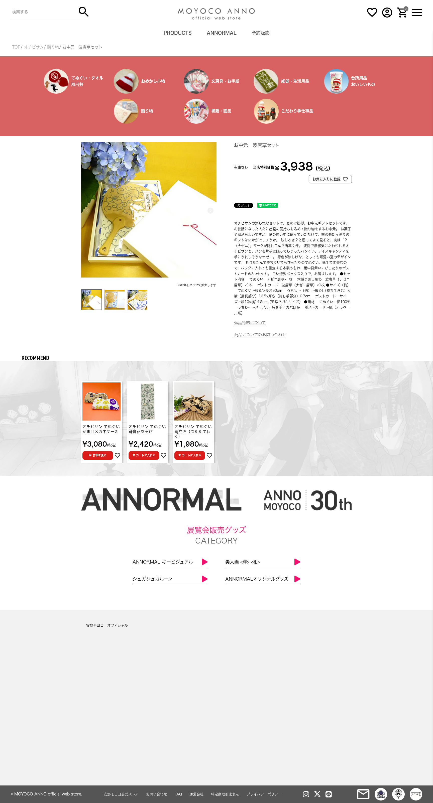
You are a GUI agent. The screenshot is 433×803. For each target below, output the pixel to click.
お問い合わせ (156, 794)
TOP (16, 47)
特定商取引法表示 (225, 794)
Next (210, 211)
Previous (87, 211)
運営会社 (196, 794)
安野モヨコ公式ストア (121, 794)
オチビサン (34, 47)
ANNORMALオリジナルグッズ (256, 579)
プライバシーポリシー (264, 794)
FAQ (178, 794)
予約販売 (261, 33)
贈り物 (53, 47)
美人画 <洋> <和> (242, 562)
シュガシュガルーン (152, 579)
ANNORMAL (222, 33)
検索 (84, 12)
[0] (402, 16)
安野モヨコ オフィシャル (107, 625)
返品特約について (250, 323)
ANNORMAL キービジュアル (163, 562)
